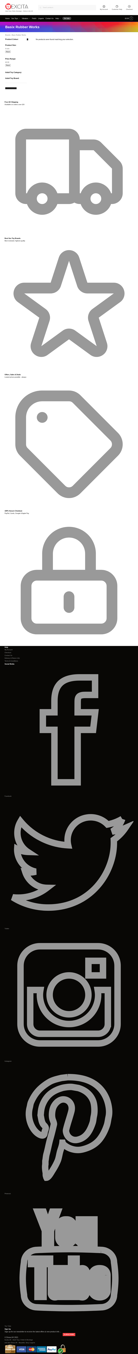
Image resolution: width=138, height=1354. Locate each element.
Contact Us (8, 655)
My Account (104, 9)
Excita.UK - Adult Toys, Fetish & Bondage (19, 1340)
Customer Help (117, 9)
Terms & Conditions (11, 661)
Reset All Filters (11, 88)
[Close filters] (27, 39)
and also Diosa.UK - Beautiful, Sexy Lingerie (20, 1343)
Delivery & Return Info (12, 658)
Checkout (129, 9)
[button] (129, 18)
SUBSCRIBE (69, 1334)
